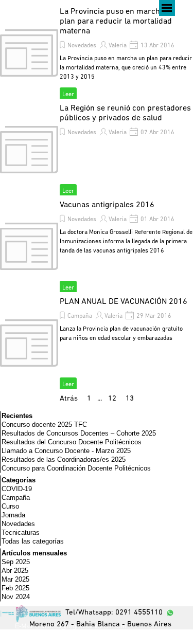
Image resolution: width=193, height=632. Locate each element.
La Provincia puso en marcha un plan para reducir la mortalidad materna (118, 21)
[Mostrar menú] (167, 8)
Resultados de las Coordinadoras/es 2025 (64, 459)
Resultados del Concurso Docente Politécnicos (72, 442)
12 (114, 399)
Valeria (118, 46)
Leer (68, 95)
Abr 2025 (15, 570)
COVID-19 (17, 489)
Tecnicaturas (21, 532)
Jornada (13, 515)
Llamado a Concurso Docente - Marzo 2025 (66, 451)
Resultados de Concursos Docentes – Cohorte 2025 (79, 433)
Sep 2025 (16, 562)
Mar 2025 (15, 579)
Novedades (81, 46)
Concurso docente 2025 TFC (44, 424)
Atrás (69, 399)
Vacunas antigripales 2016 (107, 205)
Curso (10, 506)
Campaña (79, 316)
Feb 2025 (15, 588)
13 (132, 399)
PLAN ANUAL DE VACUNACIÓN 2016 (123, 302)
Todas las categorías (33, 541)
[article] (96, 53)
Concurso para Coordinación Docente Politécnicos (76, 468)
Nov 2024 (16, 597)
